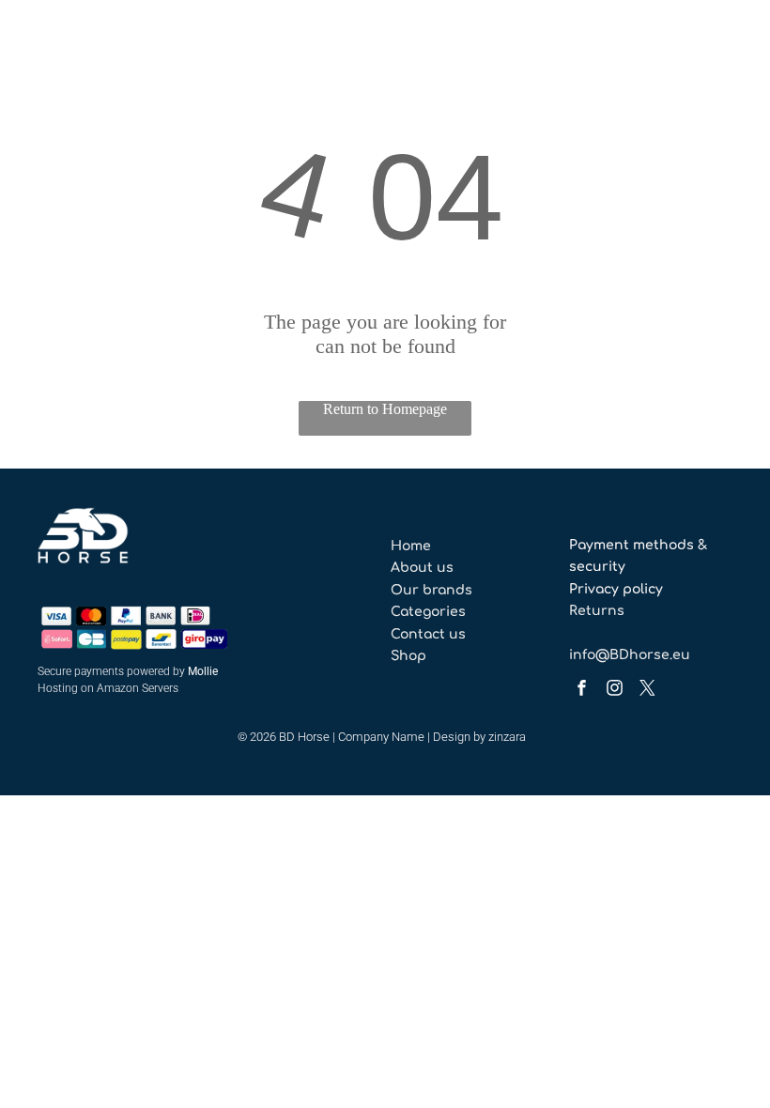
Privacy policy (616, 589)
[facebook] (581, 689)
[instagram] (614, 689)
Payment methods (631, 545)
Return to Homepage (385, 409)
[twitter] (647, 689)
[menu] (41, 59)
